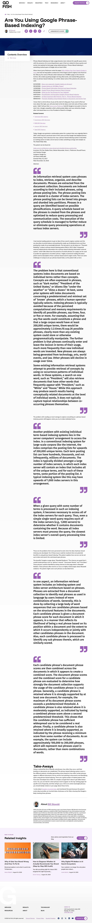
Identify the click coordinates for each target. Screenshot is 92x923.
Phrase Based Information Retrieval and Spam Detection (59, 88)
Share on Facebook (35, 31)
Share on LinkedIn (26, 31)
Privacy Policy (40, 918)
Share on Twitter (30, 31)
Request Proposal (80, 3)
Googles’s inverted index (49, 789)
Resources (54, 3)
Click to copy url (44, 31)
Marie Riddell (8, 872)
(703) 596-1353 (68, 912)
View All (81, 838)
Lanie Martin (64, 872)
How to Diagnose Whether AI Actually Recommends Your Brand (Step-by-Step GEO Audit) (46, 864)
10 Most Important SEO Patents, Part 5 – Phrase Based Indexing (61, 96)
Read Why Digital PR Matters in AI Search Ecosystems (74, 850)
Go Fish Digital (7, 4)
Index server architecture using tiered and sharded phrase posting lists (55, 148)
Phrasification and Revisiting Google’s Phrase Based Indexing (60, 94)
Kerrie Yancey (36, 874)
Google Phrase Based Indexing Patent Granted (56, 90)
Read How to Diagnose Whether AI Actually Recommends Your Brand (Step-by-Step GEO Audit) (46, 850)
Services (8, 907)
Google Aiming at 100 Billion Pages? (53, 86)
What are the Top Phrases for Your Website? (55, 92)
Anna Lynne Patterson (56, 106)
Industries (38, 3)
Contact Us (80, 918)
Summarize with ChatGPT (57, 31)
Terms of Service (30, 918)
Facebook (59, 918)
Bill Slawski (12, 30)
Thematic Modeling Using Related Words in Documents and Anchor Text (64, 99)
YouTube (73, 918)
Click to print (39, 31)
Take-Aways (13, 58)
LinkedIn (69, 918)
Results (25, 907)
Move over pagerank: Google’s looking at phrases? (57, 84)
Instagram (62, 918)
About (63, 3)
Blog (8, 14)
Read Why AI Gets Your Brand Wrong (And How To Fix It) (18, 850)
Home (5, 14)
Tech (46, 3)
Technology (45, 907)
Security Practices (50, 918)
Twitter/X (66, 918)
